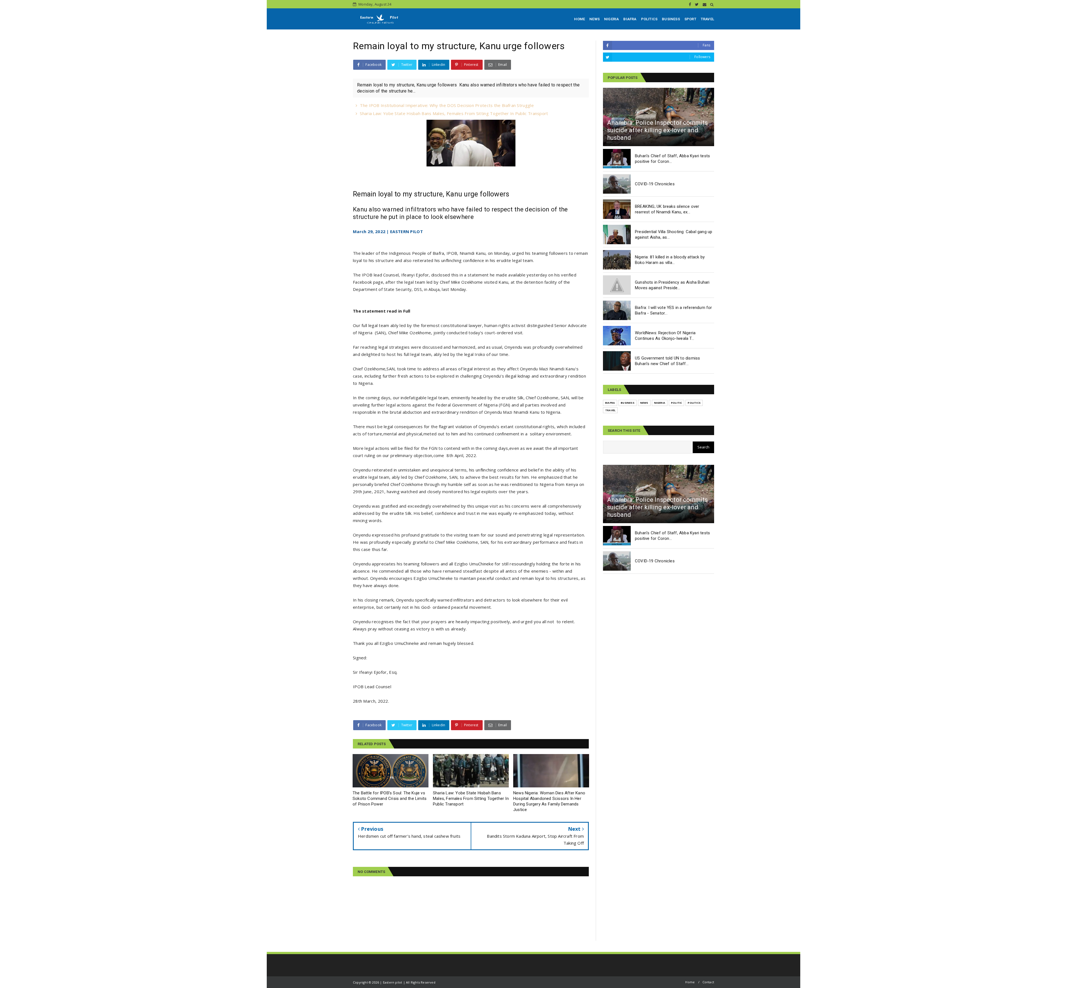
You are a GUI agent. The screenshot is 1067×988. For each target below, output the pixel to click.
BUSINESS (671, 19)
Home (690, 982)
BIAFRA (629, 19)
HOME (579, 19)
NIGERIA (611, 19)
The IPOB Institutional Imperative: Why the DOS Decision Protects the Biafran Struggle (447, 105)
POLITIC (676, 403)
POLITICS (649, 19)
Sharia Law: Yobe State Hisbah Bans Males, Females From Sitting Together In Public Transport (454, 113)
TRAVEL (707, 19)
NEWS (594, 19)
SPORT (690, 19)
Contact (708, 982)
